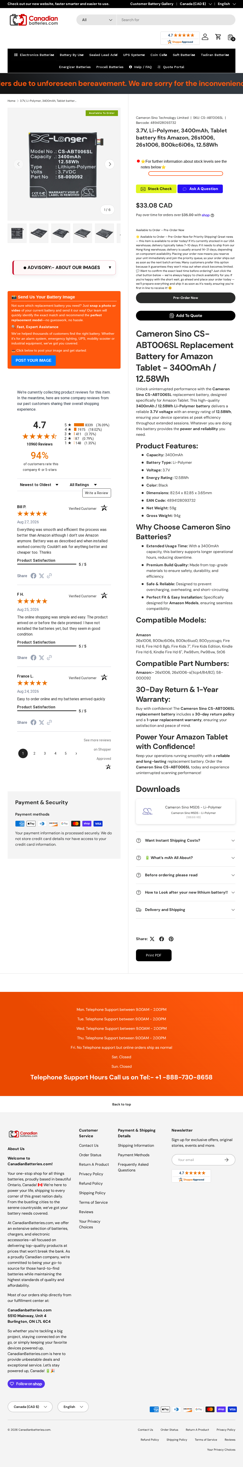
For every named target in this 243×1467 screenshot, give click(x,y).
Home (11, 101)
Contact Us (88, 1145)
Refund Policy (91, 1183)
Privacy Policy (91, 1173)
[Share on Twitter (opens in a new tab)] (41, 576)
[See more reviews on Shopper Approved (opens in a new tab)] (49, 576)
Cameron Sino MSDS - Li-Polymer (193, 807)
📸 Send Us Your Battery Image (43, 297)
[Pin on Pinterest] (171, 939)
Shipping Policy (92, 1192)
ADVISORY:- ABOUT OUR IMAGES (63, 267)
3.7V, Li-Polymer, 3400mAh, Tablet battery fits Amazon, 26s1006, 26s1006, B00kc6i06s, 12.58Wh (48, 101)
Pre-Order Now (185, 298)
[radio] (88, 424)
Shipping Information (136, 1145)
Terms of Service (93, 1202)
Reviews (86, 1211)
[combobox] (155, 19)
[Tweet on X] (152, 939)
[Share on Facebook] (161, 939)
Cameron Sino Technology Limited (162, 118)
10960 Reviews (44, 444)
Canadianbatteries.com (35, 1430)
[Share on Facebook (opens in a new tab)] (33, 576)
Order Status (90, 1154)
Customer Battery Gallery (151, 4)
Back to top (121, 1104)
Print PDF (153, 955)
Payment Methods (134, 1154)
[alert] (64, 267)
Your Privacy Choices (221, 1450)
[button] (218, 37)
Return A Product (94, 1164)
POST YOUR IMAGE (33, 360)
